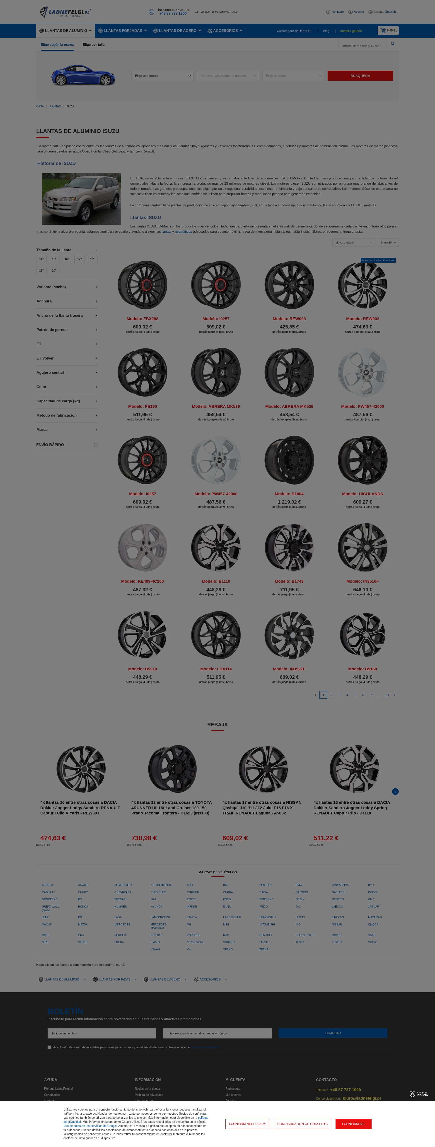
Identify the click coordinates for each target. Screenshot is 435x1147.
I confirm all (353, 1124)
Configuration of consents (302, 1124)
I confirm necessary (247, 1124)
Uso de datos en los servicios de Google (90, 1126)
